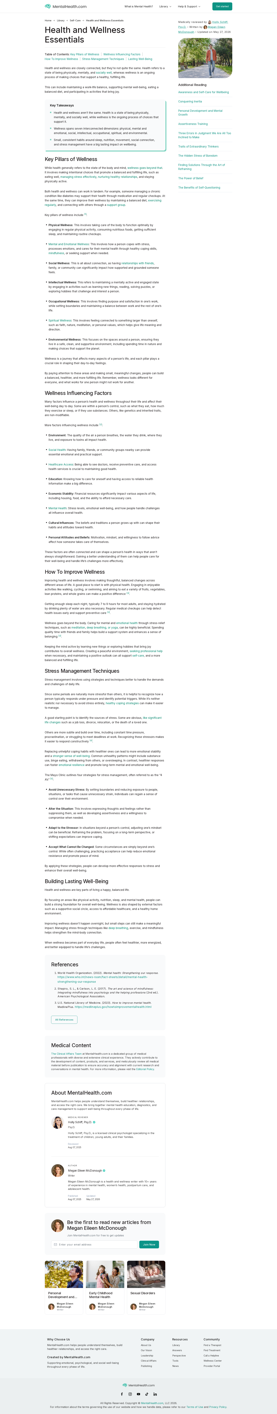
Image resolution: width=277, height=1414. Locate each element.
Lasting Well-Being (140, 59)
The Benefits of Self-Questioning (199, 187)
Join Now (149, 1244)
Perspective (179, 1355)
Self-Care (75, 20)
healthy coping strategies (122, 703)
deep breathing (118, 928)
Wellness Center (213, 1360)
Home (48, 20)
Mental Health (58, 508)
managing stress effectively (78, 176)
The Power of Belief (190, 178)
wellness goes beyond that (144, 167)
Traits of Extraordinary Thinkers (198, 146)
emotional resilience (71, 765)
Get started (222, 6)
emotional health (127, 623)
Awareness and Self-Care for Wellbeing (203, 92)
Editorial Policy (145, 1069)
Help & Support (187, 6)
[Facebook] (122, 1394)
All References (64, 1019)
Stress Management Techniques (103, 59)
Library (163, 6)
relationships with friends (138, 263)
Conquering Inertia (190, 101)
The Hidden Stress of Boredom (198, 155)
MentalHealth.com (152, 1403)
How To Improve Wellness (61, 59)
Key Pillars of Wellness (84, 54)
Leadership (147, 1355)
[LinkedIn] (155, 1394)
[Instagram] (130, 1394)
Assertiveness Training (193, 124)
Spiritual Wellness (60, 320)
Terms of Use (194, 1407)
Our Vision (146, 1350)
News (175, 1366)
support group (116, 205)
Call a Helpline (211, 1355)
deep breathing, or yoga (102, 627)
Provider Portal (212, 1366)
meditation (78, 627)
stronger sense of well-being (71, 756)
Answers (177, 1350)
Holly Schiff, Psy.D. (80, 1122)
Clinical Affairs (148, 1360)
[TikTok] (147, 1394)
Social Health (57, 450)
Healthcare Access (61, 464)
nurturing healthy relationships (117, 176)
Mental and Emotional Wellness (69, 244)
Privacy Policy (217, 1407)
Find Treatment (212, 1350)
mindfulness (56, 253)
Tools (175, 1360)
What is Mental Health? (139, 6)
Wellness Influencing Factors (121, 54)
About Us (146, 1345)
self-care (138, 655)
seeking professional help (146, 651)
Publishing (146, 1366)
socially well (104, 72)
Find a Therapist (212, 1345)
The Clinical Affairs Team (66, 1053)
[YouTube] (138, 1394)
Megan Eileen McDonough (85, 1170)
